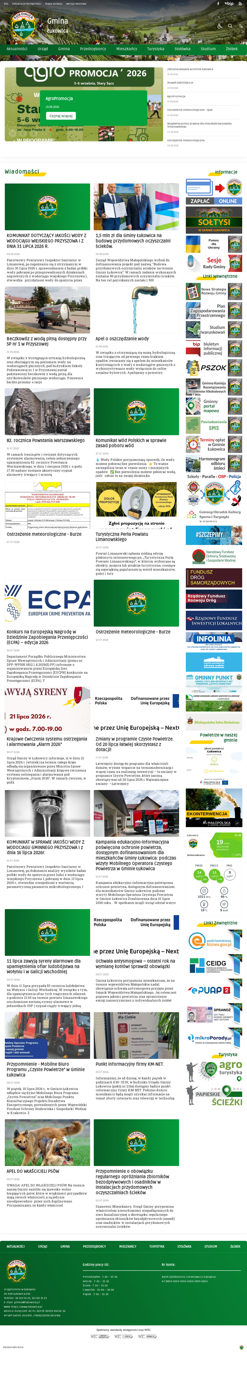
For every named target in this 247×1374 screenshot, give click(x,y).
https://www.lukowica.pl (26, 1306)
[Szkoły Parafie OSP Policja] (214, 506)
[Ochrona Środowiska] (214, 375)
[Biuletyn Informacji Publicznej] (229, 4)
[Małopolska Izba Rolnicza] (214, 729)
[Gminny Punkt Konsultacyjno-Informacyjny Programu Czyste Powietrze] (214, 691)
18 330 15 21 (39, 1298)
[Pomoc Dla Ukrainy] (214, 252)
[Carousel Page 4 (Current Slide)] (53, 134)
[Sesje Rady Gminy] (214, 271)
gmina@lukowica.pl (27, 1302)
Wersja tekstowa (76, 3)
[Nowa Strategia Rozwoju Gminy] (214, 299)
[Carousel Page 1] (42, 134)
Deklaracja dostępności (26, 3)
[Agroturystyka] (214, 1081)
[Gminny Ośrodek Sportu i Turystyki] (214, 523)
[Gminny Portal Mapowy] (214, 414)
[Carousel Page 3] (50, 134)
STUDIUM (211, 1247)
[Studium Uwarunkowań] (214, 337)
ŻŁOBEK (235, 1247)
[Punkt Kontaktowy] (214, 951)
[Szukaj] (230, 26)
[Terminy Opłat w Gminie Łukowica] (214, 452)
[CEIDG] (214, 976)
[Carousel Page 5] (57, 134)
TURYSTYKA (157, 1247)
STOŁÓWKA (184, 1247)
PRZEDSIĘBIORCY (94, 1247)
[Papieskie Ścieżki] (214, 1104)
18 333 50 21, (23, 1298)
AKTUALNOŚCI (16, 1247)
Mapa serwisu (53, 3)
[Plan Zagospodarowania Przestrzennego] (214, 318)
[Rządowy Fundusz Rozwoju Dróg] (214, 608)
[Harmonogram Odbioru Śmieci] (214, 471)
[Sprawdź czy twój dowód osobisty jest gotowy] (214, 1025)
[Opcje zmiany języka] (241, 26)
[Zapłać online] (214, 203)
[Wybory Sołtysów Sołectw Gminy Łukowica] (214, 233)
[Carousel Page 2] (46, 134)
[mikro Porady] (214, 1049)
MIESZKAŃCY (127, 1247)
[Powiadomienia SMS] (214, 433)
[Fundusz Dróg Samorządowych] (214, 586)
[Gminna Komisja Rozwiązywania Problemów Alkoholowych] (214, 394)
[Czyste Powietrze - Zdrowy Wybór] (214, 671)
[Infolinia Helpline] (214, 649)
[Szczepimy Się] (214, 544)
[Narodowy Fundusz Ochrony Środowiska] (214, 565)
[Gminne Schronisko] (214, 710)
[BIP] (214, 356)
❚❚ (11, 133)
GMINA (65, 1247)
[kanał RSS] (240, 4)
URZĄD (42, 1247)
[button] (220, 26)
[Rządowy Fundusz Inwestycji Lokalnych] (214, 629)
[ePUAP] (214, 1000)
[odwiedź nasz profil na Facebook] (218, 4)
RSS (6, 3)
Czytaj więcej (61, 115)
